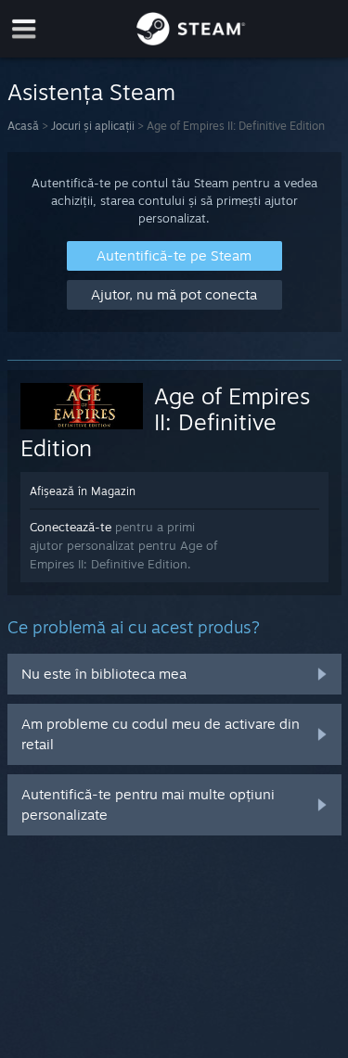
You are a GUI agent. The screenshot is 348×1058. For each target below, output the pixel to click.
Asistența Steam (91, 92)
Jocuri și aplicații (93, 126)
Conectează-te (70, 526)
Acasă (23, 126)
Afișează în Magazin (82, 491)
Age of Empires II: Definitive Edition (165, 422)
